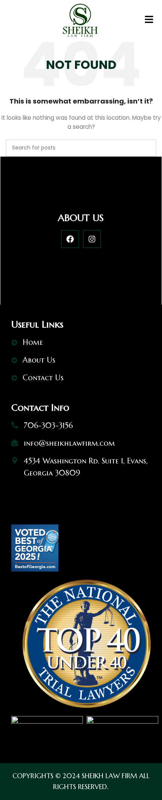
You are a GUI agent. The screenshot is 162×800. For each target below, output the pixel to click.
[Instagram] (92, 239)
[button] (149, 20)
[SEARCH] (147, 148)
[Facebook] (70, 239)
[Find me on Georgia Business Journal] (34, 547)
